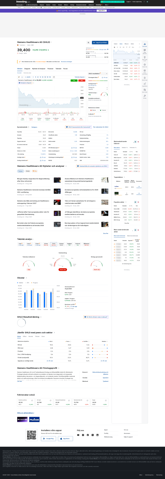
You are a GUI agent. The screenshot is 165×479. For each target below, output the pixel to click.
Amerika (63, 7)
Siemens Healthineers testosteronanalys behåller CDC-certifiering (34, 191)
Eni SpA (39, 400)
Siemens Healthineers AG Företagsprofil (37, 368)
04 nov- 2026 (73, 151)
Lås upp (50, 360)
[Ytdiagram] (22, 77)
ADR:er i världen (47, 7)
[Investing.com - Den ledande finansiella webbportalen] (23, 2)
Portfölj (106, 433)
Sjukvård (105, 377)
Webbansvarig (108, 437)
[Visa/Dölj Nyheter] (54, 77)
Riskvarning (159, 475)
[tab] (21, 244)
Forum (65, 69)
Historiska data (27, 73)
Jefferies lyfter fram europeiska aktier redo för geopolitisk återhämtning (33, 213)
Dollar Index (117, 76)
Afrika (90, 7)
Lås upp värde (102, 49)
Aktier (19, 7)
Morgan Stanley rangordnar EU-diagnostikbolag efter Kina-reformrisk (33, 180)
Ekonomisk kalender (81, 4)
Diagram (27, 69)
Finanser (50, 69)
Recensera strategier (66, 61)
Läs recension (139, 187)
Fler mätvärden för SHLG (100, 127)
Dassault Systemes (60, 400)
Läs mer (19, 381)
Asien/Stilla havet (83, 7)
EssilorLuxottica (23, 400)
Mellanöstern (75, 7)
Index (121, 44)
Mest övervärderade (132, 235)
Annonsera (127, 433)
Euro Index (116, 79)
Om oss (126, 430)
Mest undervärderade (119, 235)
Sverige (34, 7)
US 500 (116, 65)
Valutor (115, 44)
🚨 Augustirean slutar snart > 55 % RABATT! (112, 1)
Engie (93, 400)
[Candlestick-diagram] (19, 77)
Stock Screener (27, 7)
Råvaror (127, 44)
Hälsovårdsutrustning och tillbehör (100, 373)
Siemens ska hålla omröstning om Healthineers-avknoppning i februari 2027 (33, 202)
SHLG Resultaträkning (28, 317)
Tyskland (105, 381)
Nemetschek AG (78, 400)
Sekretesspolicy (149, 475)
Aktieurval (91, 4)
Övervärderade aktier (110, 7)
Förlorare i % (133, 147)
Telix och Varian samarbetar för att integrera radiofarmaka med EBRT (80, 202)
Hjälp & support (128, 437)
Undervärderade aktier (98, 7)
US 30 (115, 73)
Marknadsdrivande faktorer (120, 142)
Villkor (140, 475)
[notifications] (144, 1)
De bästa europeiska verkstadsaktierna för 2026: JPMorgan (81, 191)
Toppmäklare (118, 177)
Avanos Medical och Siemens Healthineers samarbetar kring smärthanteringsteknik (79, 180)
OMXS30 (116, 62)
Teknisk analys (24, 239)
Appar (106, 430)
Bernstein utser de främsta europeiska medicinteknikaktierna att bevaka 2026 (30, 224)
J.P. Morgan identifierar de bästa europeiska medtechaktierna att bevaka (80, 213)
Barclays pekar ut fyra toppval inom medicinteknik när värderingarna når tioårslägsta (82, 224)
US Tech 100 (117, 68)
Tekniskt (58, 69)
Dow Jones (117, 71)
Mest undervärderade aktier (121, 231)
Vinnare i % (125, 147)
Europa (68, 7)
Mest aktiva (117, 147)
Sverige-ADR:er (56, 7)
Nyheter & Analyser (38, 69)
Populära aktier (119, 202)
